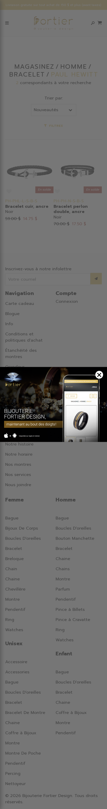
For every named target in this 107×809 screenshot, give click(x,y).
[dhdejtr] (53, 404)
